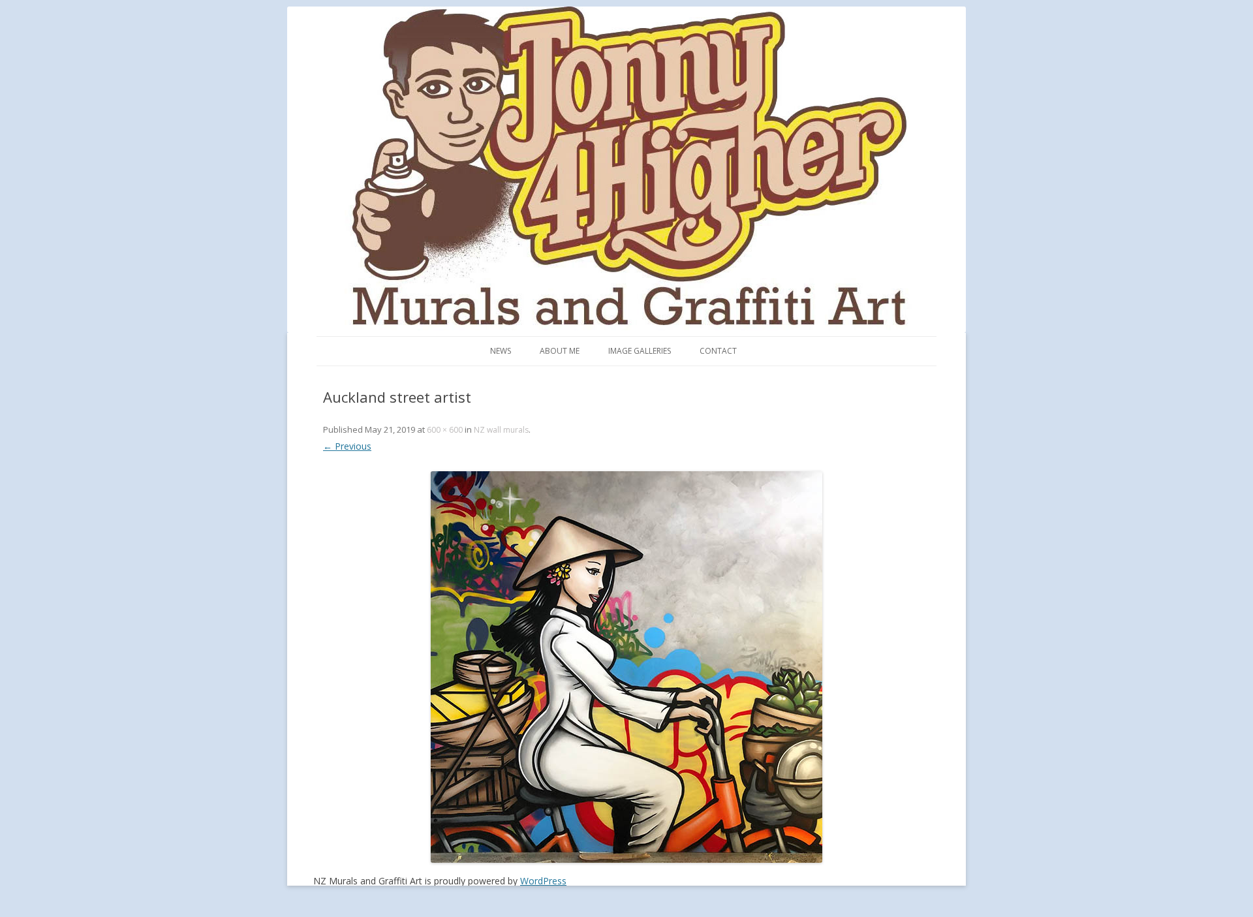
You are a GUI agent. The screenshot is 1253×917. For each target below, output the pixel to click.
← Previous (347, 446)
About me (560, 350)
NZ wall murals (501, 429)
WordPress (543, 881)
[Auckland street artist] (626, 667)
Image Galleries (639, 350)
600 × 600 (445, 429)
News (500, 350)
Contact (718, 350)
